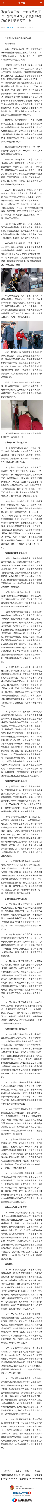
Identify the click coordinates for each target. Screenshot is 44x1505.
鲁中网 (22, 3)
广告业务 (17, 1471)
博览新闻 (9, 27)
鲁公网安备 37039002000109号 (31, 1479)
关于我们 (7, 1471)
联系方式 (28, 1471)
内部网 (37, 1471)
